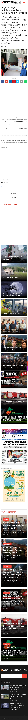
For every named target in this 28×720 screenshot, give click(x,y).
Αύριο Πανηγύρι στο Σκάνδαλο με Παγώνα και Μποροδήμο (12, 348)
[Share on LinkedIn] (10, 81)
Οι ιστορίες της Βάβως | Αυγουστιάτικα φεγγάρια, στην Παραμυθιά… (17, 705)
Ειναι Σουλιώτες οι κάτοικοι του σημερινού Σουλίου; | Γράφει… (18, 696)
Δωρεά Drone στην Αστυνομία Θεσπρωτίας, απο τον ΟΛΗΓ (11, 330)
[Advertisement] (14, 102)
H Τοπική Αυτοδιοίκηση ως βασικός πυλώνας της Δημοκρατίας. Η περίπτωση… (12, 258)
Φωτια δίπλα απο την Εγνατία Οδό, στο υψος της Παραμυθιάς (13, 402)
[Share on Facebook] (2, 81)
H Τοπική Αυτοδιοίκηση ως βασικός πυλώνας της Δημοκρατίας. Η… (18, 687)
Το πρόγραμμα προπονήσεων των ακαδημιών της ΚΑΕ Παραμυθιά (12, 420)
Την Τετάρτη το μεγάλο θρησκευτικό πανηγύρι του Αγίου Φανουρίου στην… (13, 366)
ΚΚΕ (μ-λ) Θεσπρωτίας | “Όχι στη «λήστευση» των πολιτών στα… (12, 312)
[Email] (21, 81)
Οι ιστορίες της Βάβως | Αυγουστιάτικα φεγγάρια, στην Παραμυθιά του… (13, 294)
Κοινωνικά (13, 197)
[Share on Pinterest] (14, 81)
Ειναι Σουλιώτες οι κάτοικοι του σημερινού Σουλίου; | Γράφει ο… (12, 276)
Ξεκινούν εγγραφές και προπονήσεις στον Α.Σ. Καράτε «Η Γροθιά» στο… (13, 384)
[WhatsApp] (25, 81)
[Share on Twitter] (17, 81)
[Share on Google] (6, 81)
